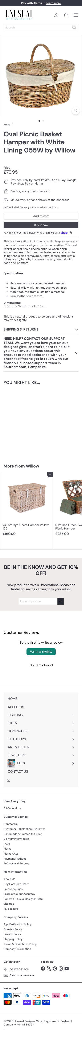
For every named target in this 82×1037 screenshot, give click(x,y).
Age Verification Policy (17, 924)
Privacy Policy (12, 934)
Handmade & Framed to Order (23, 834)
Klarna (7, 848)
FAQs (7, 844)
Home (7, 124)
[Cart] (66, 15)
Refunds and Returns (16, 863)
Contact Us (11, 824)
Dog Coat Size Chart (16, 884)
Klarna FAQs (11, 853)
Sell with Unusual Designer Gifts (23, 899)
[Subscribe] (60, 601)
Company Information (17, 949)
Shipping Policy (13, 939)
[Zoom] (76, 111)
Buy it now (41, 225)
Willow (32, 466)
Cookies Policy (13, 929)
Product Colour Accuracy (19, 894)
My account (11, 908)
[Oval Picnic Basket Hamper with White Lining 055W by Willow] (26, 421)
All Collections (12, 808)
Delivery (24, 207)
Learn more (53, 3)
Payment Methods (15, 858)
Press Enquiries (13, 889)
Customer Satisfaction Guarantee (24, 829)
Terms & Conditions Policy (20, 944)
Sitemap (9, 903)
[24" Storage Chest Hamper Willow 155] (26, 505)
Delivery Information (16, 839)
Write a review (41, 652)
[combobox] (41, 27)
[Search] (74, 27)
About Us (9, 879)
